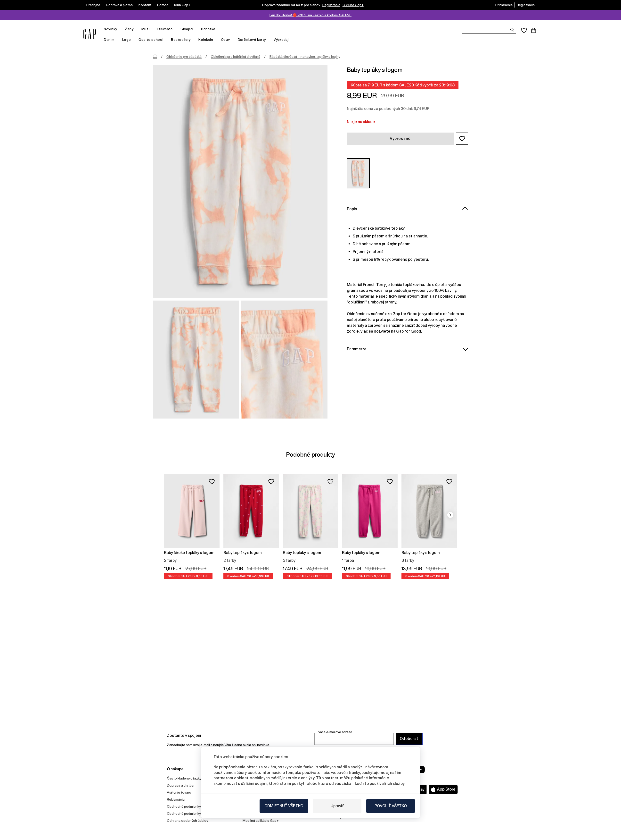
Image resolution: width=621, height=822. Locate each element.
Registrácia (331, 5)
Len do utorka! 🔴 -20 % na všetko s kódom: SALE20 (310, 15)
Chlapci (186, 29)
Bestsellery (181, 40)
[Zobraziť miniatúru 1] (196, 360)
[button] (462, 139)
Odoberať (409, 738)
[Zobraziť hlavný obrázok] (240, 181)
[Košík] (534, 30)
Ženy (129, 29)
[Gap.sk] (89, 34)
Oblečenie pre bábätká (184, 57)
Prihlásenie (504, 5)
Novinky (110, 29)
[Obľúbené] (524, 30)
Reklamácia (176, 799)
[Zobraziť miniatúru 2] (284, 360)
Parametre (357, 348)
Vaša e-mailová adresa (335, 732)
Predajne (93, 5)
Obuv (225, 40)
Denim (109, 40)
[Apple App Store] (443, 789)
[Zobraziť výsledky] (512, 30)
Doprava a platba (119, 5)
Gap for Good (408, 331)
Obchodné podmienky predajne (191, 813)
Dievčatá (165, 29)
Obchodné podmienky (184, 806)
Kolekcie (205, 40)
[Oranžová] (358, 173)
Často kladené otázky (184, 778)
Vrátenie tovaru (179, 792)
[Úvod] (155, 56)
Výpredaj (281, 40)
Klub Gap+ (182, 5)
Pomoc (162, 5)
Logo (126, 40)
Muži (145, 29)
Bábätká (208, 29)
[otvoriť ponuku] (119, 29)
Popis (352, 208)
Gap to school (151, 40)
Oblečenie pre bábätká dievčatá (235, 57)
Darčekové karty (252, 40)
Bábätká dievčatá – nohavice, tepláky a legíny (305, 57)
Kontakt (145, 5)
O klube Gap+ (353, 5)
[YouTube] (420, 769)
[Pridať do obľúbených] (212, 482)
